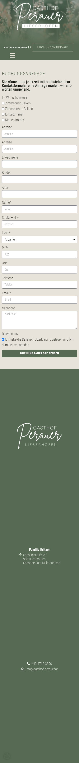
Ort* (4, 263)
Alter (5, 187)
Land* (6, 233)
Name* (6, 202)
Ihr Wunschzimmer (14, 98)
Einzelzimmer (14, 114)
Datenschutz (10, 334)
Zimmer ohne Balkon (19, 109)
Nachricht (8, 308)
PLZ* (5, 248)
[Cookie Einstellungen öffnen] (7, 758)
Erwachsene (10, 157)
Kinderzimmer (14, 120)
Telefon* (7, 278)
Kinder (6, 172)
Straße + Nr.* (10, 218)
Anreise (7, 127)
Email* (6, 293)
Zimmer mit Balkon (18, 103)
